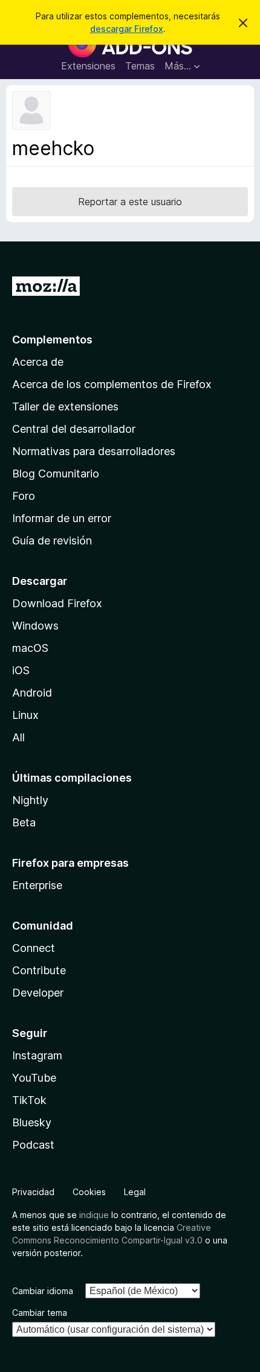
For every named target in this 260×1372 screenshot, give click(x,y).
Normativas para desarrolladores (93, 451)
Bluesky (31, 1122)
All (18, 737)
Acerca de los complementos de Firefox (112, 384)
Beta (24, 822)
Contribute (39, 970)
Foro (23, 496)
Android (32, 692)
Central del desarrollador (73, 429)
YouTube (34, 1077)
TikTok (29, 1100)
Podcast (33, 1144)
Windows (35, 625)
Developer (37, 992)
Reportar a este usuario (130, 202)
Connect (33, 948)
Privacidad (33, 1192)
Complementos (52, 339)
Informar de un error (61, 518)
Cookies (89, 1192)
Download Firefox (57, 603)
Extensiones (88, 66)
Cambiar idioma (42, 1291)
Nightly (30, 800)
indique (94, 1215)
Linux (25, 715)
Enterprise (37, 885)
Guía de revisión (52, 540)
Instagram (37, 1055)
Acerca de (37, 362)
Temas (140, 66)
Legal (135, 1192)
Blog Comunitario (55, 473)
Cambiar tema (39, 1312)
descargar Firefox (126, 29)
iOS (21, 670)
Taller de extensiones (65, 406)
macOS (30, 648)
